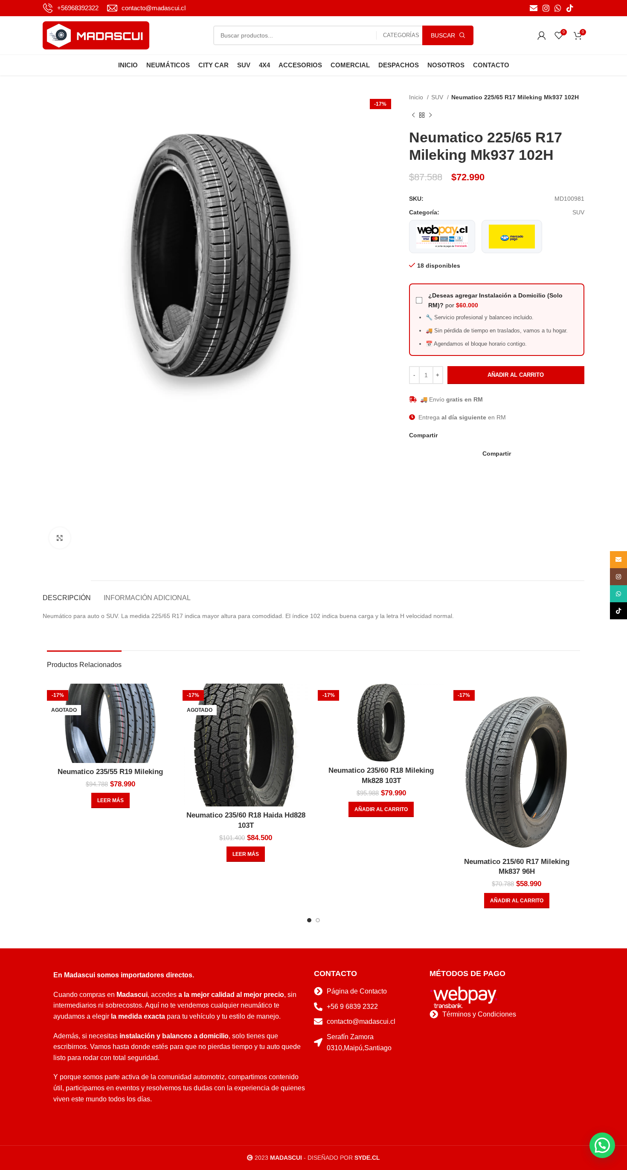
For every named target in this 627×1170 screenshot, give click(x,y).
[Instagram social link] (546, 8)
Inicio (417, 97)
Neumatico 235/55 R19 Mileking (110, 772)
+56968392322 (78, 8)
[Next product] (430, 115)
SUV (438, 97)
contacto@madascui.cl (154, 8)
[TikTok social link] (570, 8)
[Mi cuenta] (541, 35)
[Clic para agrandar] (59, 538)
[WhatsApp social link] (558, 8)
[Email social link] (533, 8)
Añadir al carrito (516, 375)
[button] (381, 809)
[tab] (67, 594)
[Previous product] (413, 115)
